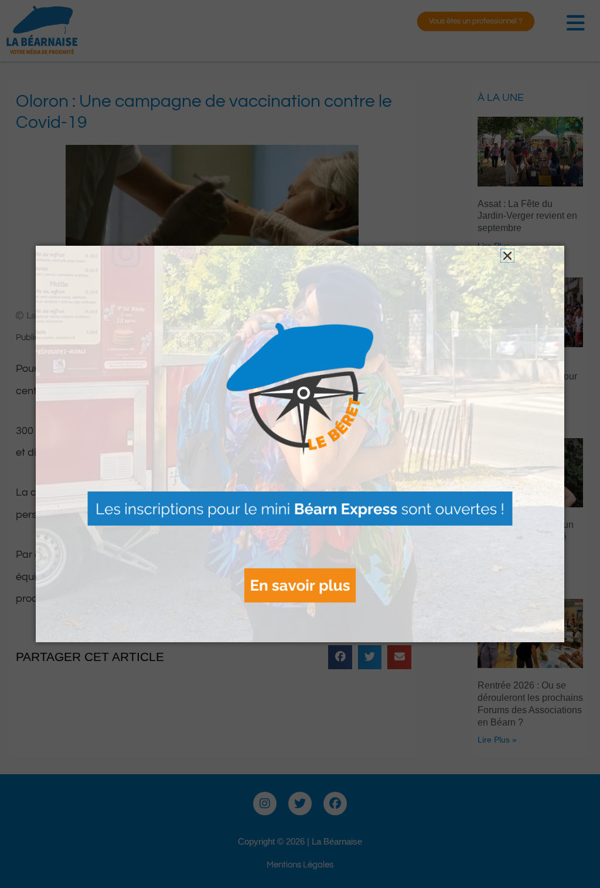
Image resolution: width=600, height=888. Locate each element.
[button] (507, 256)
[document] (300, 444)
